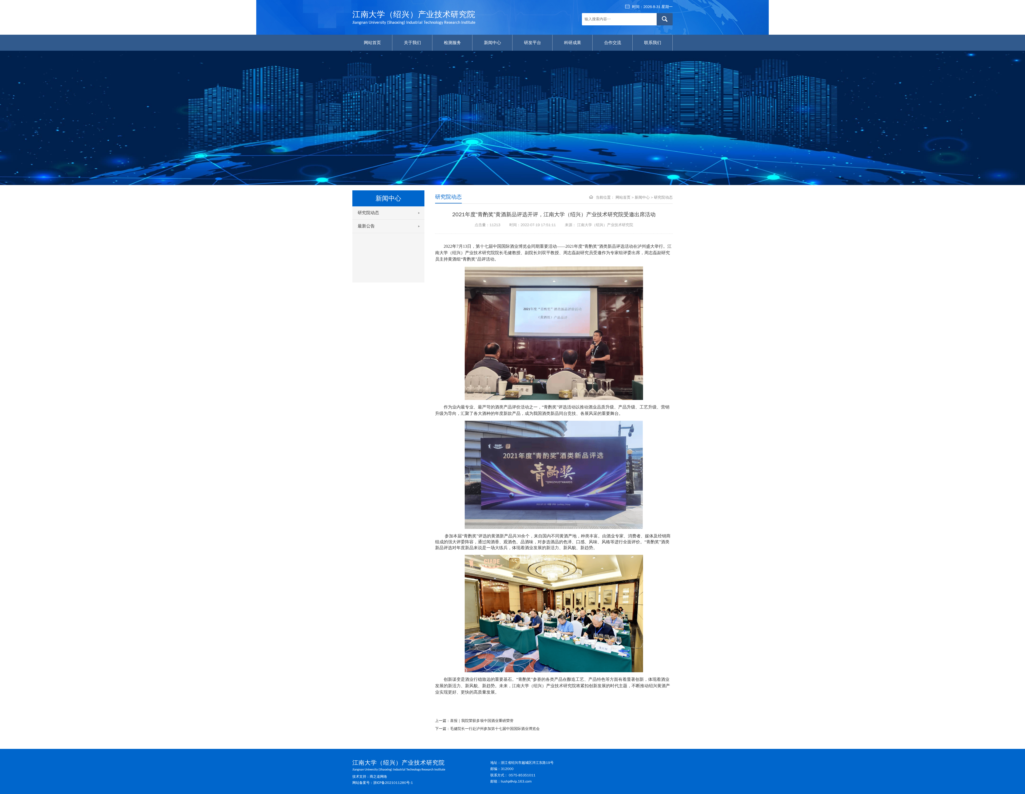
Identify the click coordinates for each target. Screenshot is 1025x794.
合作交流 (612, 42)
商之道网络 (378, 776)
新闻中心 (492, 42)
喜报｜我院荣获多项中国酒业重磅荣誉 (482, 720)
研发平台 (532, 42)
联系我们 (652, 42)
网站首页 (372, 42)
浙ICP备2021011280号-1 (393, 782)
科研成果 (572, 42)
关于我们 (412, 42)
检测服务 (452, 42)
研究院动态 (368, 212)
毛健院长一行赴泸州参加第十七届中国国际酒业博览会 (495, 728)
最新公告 (366, 226)
